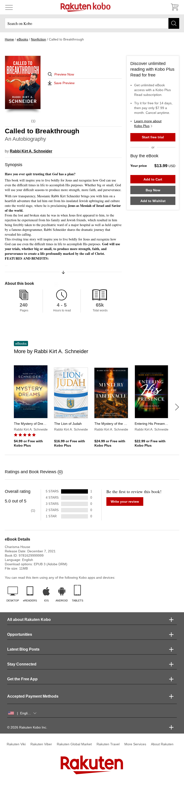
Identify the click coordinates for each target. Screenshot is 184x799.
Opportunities (19, 634)
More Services (135, 744)
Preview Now (64, 74)
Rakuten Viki (16, 744)
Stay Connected (21, 664)
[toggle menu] (9, 7)
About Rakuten (162, 744)
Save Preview (64, 83)
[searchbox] (92, 23)
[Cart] (174, 7)
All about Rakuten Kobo (29, 620)
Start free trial (153, 137)
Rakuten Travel (108, 744)
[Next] (177, 407)
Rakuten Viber (41, 744)
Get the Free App (22, 679)
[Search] (173, 23)
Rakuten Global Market (74, 744)
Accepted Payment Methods (32, 696)
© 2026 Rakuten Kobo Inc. (27, 727)
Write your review (125, 501)
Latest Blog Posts (23, 649)
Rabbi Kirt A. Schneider (31, 151)
